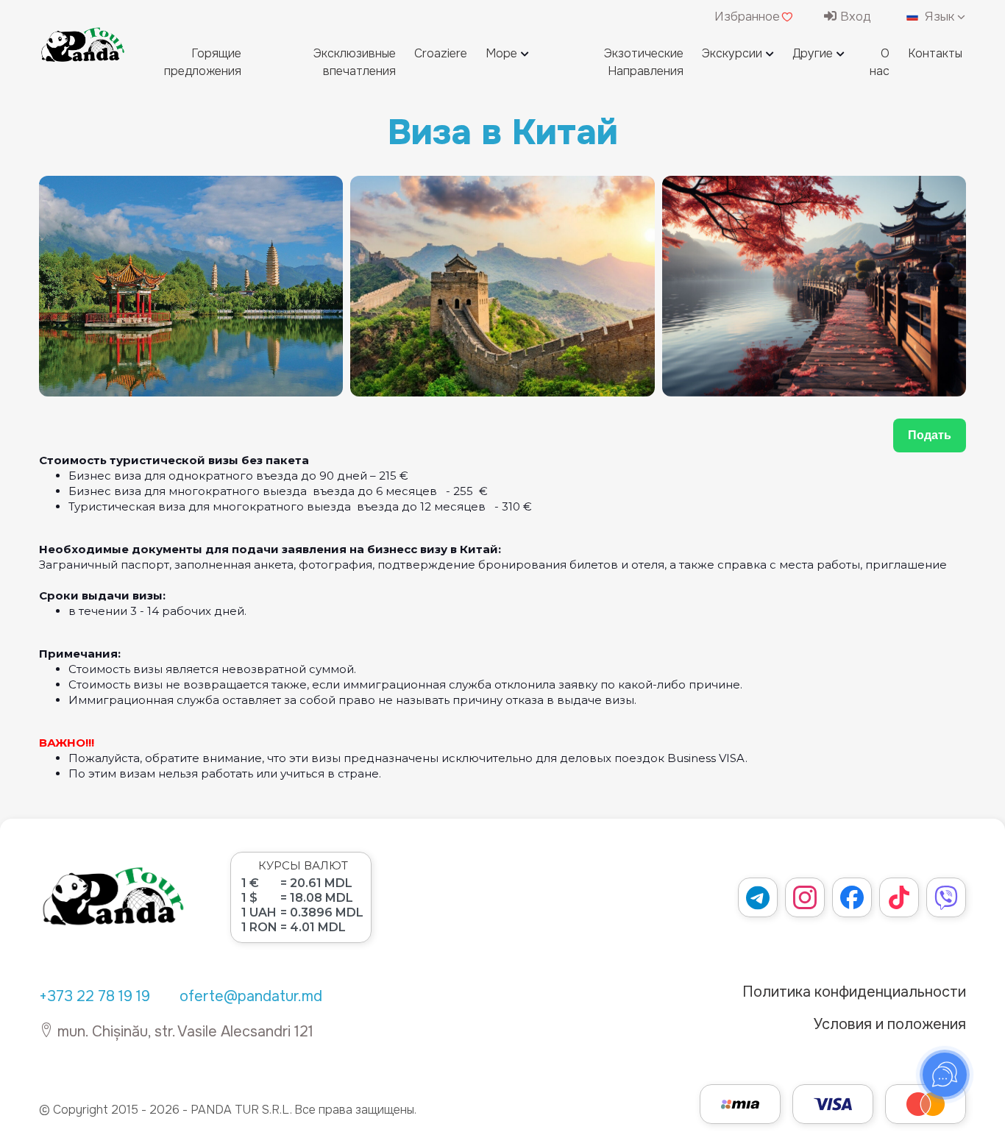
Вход (854, 16)
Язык (939, 16)
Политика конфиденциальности (854, 992)
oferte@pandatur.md (251, 996)
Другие (812, 53)
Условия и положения (890, 1024)
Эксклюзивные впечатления (354, 62)
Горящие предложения (202, 62)
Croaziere (440, 53)
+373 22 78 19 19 (94, 996)
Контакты (935, 53)
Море (501, 53)
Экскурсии (732, 53)
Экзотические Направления (643, 62)
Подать (929, 435)
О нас (879, 62)
